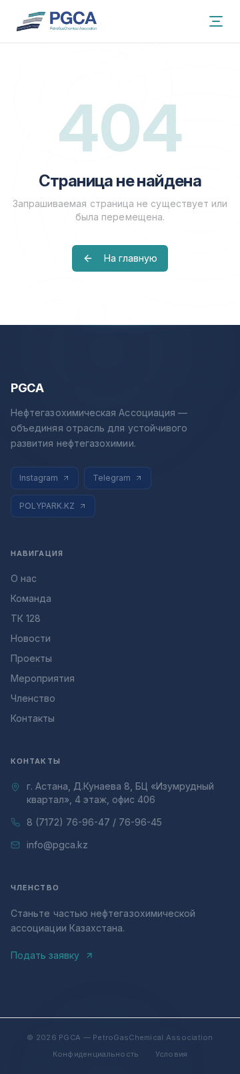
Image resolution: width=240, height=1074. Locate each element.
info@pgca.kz (57, 844)
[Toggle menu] (216, 21)
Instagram (38, 478)
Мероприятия (43, 678)
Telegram (112, 478)
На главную (130, 258)
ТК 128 (26, 618)
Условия (171, 1054)
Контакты (33, 718)
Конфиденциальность (96, 1054)
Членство (33, 698)
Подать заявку (45, 955)
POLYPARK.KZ (47, 506)
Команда (31, 598)
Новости (31, 638)
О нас (24, 578)
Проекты (31, 658)
